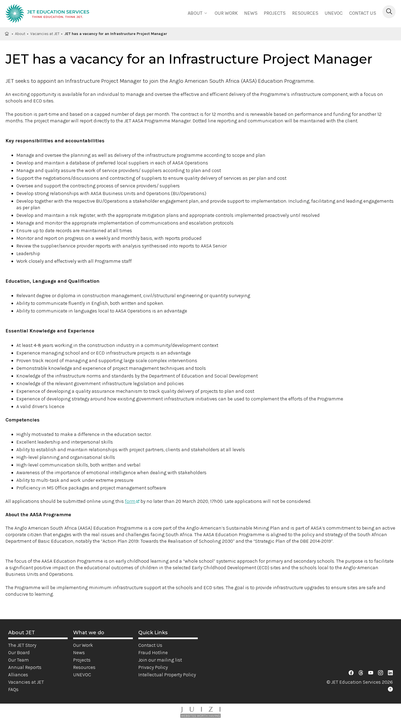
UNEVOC (334, 13)
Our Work (83, 645)
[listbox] (198, 12)
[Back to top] (390, 689)
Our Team (18, 660)
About (20, 33)
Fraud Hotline (153, 653)
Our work (226, 13)
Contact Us (362, 13)
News (251, 13)
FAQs (13, 689)
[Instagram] (380, 673)
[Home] (47, 14)
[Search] (389, 11)
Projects (275, 13)
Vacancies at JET (44, 33)
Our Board (19, 653)
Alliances (18, 675)
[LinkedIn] (390, 673)
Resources (305, 13)
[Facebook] (351, 673)
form (130, 501)
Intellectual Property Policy (167, 675)
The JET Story (22, 645)
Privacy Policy (153, 667)
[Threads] (360, 673)
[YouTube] (370, 673)
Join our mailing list (160, 660)
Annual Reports (24, 667)
